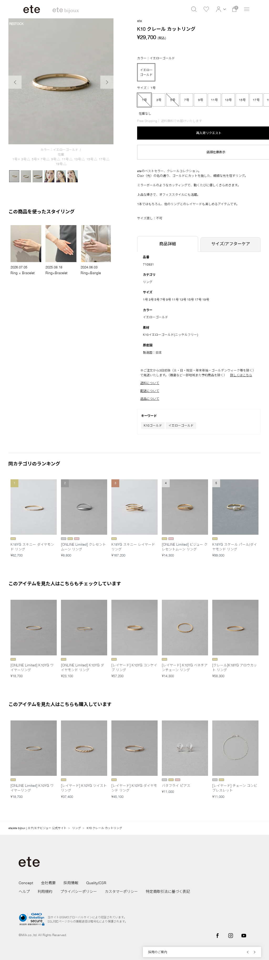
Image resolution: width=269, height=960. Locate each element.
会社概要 (48, 883)
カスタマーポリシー (121, 891)
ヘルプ (24, 891)
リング (147, 282)
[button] (220, 9)
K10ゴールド (153, 425)
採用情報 (71, 883)
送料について (149, 383)
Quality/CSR (96, 883)
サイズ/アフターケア (230, 243)
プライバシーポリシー (78, 891)
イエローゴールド (181, 425)
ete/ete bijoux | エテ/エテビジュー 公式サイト (37, 828)
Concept (26, 883)
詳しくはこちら (241, 375)
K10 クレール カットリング (104, 828)
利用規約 (45, 891)
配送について (149, 391)
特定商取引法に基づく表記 (168, 891)
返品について (149, 399)
